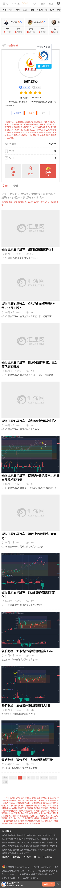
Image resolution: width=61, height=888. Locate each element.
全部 (3, 194)
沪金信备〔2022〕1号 (10, 878)
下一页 (53, 778)
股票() (5, 197)
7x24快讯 (15, 4)
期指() (13, 194)
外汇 (11, 10)
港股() (24, 194)
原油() (48, 194)
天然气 (40, 10)
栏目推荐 (5, 857)
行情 (35, 4)
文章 (5, 186)
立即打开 (48, 884)
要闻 (43, 4)
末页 (5, 782)
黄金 (18, 10)
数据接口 (16, 857)
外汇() (16, 197)
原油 (25, 10)
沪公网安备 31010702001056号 (17, 867)
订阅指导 (17, 113)
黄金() (35, 194)
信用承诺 (48, 857)
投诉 (43, 113)
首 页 (5, 4)
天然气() (28, 197)
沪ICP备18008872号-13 (42, 867)
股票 (52, 10)
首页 (5, 10)
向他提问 (30, 113)
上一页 (13, 778)
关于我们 (37, 857)
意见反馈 (27, 857)
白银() (40, 197)
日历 (51, 4)
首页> (4, 45)
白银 (32, 10)
